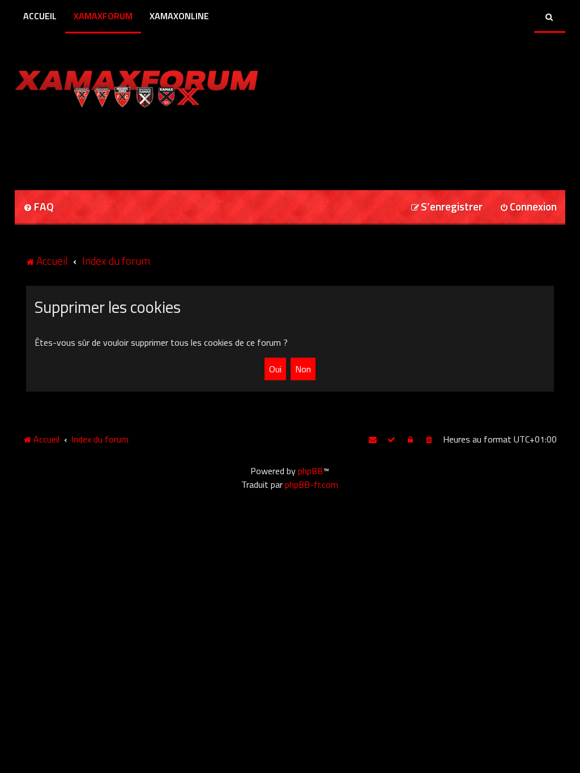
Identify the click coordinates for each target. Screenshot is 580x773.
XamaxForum (103, 16)
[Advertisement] (147, 145)
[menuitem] (38, 207)
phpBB (310, 471)
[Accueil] (158, 86)
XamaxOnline (179, 16)
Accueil (40, 16)
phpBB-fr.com (311, 484)
